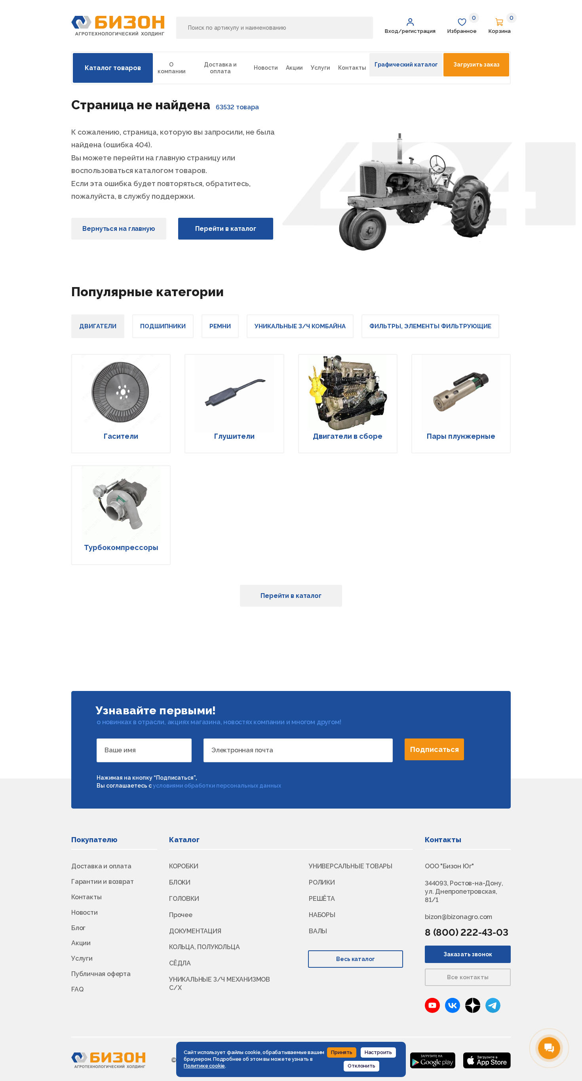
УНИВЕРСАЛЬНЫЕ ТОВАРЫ (350, 866)
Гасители (121, 436)
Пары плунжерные (461, 436)
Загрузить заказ (476, 64)
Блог (78, 928)
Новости (266, 68)
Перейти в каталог (225, 228)
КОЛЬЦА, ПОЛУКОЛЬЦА (204, 947)
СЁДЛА (180, 963)
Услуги (320, 68)
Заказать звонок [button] (467, 954)
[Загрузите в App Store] (487, 1060)
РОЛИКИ (322, 882)
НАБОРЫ (322, 915)
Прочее (180, 915)
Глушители (234, 436)
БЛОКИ (179, 882)
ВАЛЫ (318, 931)
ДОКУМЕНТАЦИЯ (195, 931)
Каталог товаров (113, 68)
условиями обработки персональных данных (217, 785)
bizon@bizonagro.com (458, 917)
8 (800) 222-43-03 (466, 932)
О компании (171, 67)
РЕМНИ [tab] (220, 326)
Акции (294, 68)
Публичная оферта (101, 974)
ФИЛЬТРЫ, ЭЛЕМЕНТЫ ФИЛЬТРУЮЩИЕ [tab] (430, 326)
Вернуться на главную (118, 228)
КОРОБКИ (183, 866)
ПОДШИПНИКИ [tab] (163, 326)
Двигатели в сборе (347, 436)
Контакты (352, 68)
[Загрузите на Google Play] (432, 1060)
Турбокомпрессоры (121, 547)
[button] (410, 26)
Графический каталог (406, 64)
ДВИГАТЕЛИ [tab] (97, 326)
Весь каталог (355, 959)
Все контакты (468, 977)
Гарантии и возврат (102, 881)
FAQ (77, 989)
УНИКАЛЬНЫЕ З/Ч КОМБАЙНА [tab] (300, 326)
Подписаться (434, 749)
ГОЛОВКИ (184, 898)
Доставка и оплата (220, 67)
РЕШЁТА (322, 898)
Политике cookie (204, 1066)
